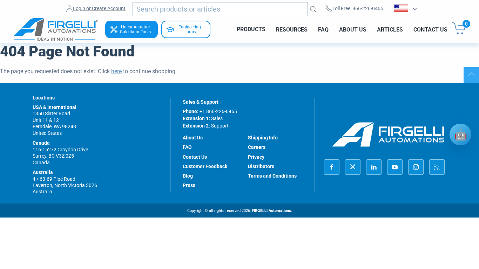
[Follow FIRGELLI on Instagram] (416, 167)
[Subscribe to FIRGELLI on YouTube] (395, 167)
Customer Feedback (205, 166)
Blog (188, 176)
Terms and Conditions (272, 176)
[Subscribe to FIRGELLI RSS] (437, 167)
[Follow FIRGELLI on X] (352, 167)
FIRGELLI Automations (271, 210)
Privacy (256, 157)
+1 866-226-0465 (218, 111)
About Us (352, 29)
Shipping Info (263, 137)
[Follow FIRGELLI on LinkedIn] (374, 167)
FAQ (323, 29)
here (116, 71)
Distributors (261, 166)
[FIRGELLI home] (388, 134)
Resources (292, 29)
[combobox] (220, 9)
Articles (390, 29)
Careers (256, 147)
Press (189, 185)
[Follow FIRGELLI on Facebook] (331, 167)
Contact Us (430, 29)
